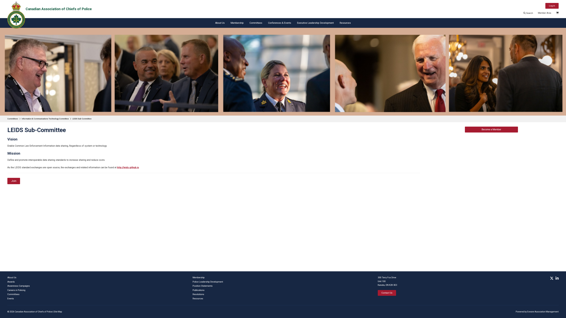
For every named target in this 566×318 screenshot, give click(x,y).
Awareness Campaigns (18, 286)
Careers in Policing (16, 290)
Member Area (544, 13)
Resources (345, 22)
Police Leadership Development (208, 281)
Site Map (58, 311)
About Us (220, 22)
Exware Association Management (543, 311)
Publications (198, 290)
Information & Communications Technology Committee (45, 119)
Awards (11, 281)
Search (529, 13)
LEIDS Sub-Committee (82, 119)
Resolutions (198, 294)
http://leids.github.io (128, 167)
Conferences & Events (279, 22)
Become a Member (491, 129)
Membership (237, 22)
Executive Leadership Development (315, 22)
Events (10, 298)
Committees (256, 22)
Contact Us (386, 293)
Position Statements (203, 286)
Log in (552, 5)
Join (13, 181)
